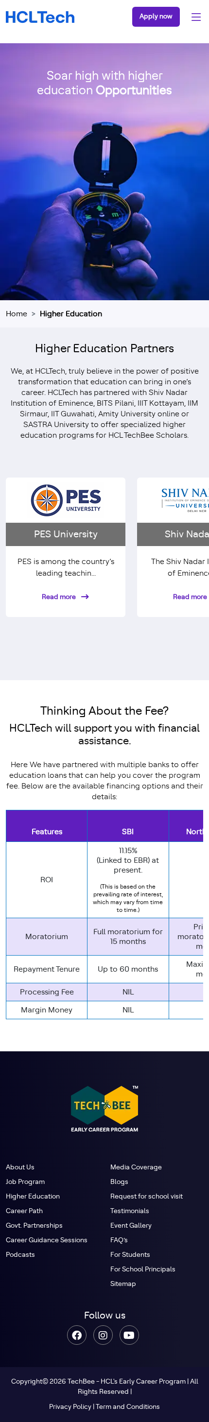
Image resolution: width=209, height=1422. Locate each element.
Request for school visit (146, 1196)
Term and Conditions (128, 1407)
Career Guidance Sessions (46, 1240)
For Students (130, 1254)
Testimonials (129, 1211)
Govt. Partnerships (34, 1225)
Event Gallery (131, 1225)
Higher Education (33, 1196)
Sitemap (123, 1284)
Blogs (119, 1182)
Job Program (25, 1182)
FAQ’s (119, 1240)
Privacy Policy (70, 1407)
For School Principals (142, 1269)
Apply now (156, 16)
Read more (59, 597)
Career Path (24, 1211)
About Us (20, 1167)
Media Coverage (136, 1167)
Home (16, 314)
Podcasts (20, 1254)
